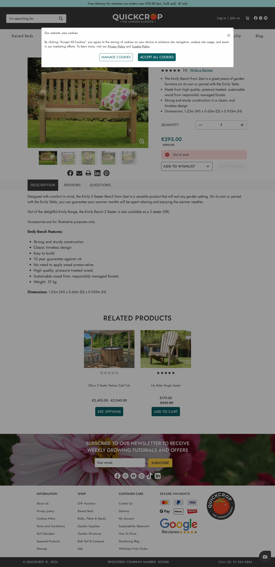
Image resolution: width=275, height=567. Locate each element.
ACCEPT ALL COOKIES (157, 57)
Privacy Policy (116, 46)
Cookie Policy (140, 46)
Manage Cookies (116, 57)
